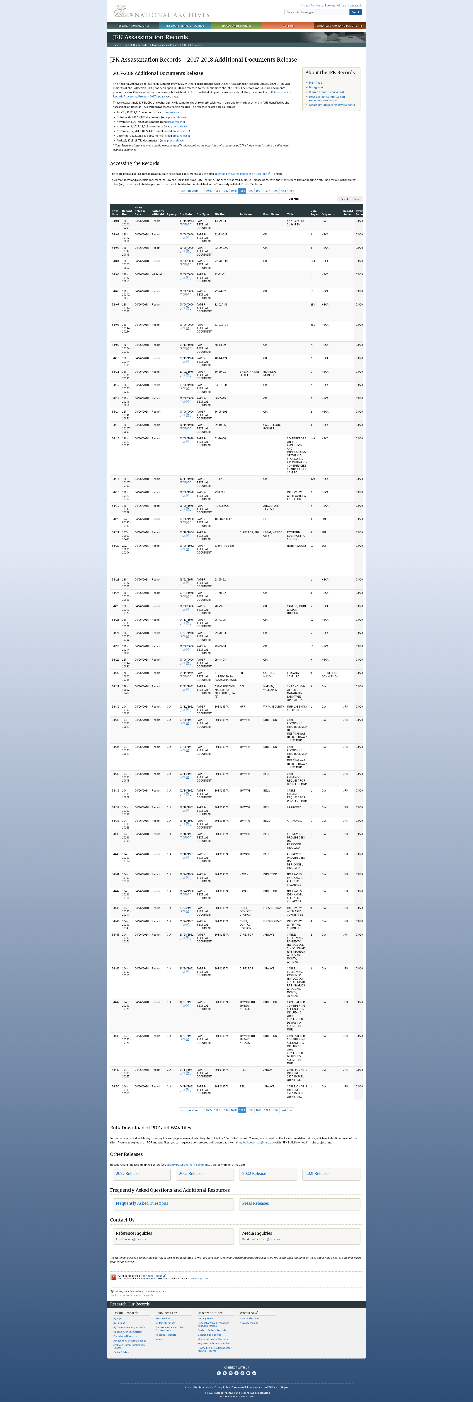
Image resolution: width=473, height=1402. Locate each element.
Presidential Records (125, 1336)
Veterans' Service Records (185, 25)
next (283, 191)
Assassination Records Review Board (332, 105)
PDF (183, 224)
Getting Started (206, 1318)
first (182, 191)
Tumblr (236, 1373)
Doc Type (203, 214)
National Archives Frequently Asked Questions (213, 1324)
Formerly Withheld (158, 212)
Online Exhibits (121, 1352)
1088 (234, 191)
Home (116, 45)
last (291, 191)
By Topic (118, 1318)
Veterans (161, 1339)
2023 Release (191, 1173)
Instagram (230, 1373)
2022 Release (254, 1173)
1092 (267, 191)
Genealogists (163, 1318)
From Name (271, 214)
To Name (246, 214)
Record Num (127, 212)
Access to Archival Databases (129, 1340)
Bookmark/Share (335, 5)
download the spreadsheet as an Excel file (241, 174)
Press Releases (255, 1203)
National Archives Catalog (127, 1331)
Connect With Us (236, 1367)
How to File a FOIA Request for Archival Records (215, 1349)
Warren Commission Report (326, 92)
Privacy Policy (222, 1387)
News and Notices (250, 1318)
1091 (259, 191)
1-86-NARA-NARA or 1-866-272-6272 (237, 1396)
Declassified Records (210, 1334)
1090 (250, 191)
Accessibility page (198, 1278)
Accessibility (206, 1387)
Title (290, 214)
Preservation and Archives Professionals (170, 1329)
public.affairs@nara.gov (265, 1239)
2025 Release (127, 1173)
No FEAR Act (270, 1387)
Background (316, 87)
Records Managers (166, 1334)
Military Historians (165, 1323)
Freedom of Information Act (247, 1387)
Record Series (348, 212)
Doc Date (186, 214)
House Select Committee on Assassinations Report (327, 98)
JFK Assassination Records (165, 45)
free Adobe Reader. (152, 1275)
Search (356, 12)
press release (171, 112)
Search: (294, 198)
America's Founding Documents (340, 25)
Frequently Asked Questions (142, 1203)
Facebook (219, 1373)
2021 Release (317, 1173)
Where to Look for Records (213, 1339)
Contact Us (355, 5)
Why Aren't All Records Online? (214, 1343)
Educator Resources (236, 25)
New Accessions (249, 1323)
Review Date (360, 212)
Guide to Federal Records (212, 1330)
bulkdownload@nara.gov (259, 1142)
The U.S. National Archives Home (161, 11)
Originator (329, 214)
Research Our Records (133, 25)
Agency (172, 214)
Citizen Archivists (312, 5)
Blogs (248, 1373)
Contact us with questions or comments (132, 1295)
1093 (275, 191)
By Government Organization (129, 1327)
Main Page (315, 82)
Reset (357, 199)
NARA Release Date (140, 210)
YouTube (242, 1373)
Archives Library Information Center (129, 1346)
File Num (220, 214)
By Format (119, 1323)
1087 (225, 191)
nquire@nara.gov (136, 1239)
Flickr (254, 1373)
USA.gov (283, 1387)
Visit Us (288, 25)
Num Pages (314, 212)
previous (192, 191)
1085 (209, 191)
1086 (217, 191)
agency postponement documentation (191, 1164)
